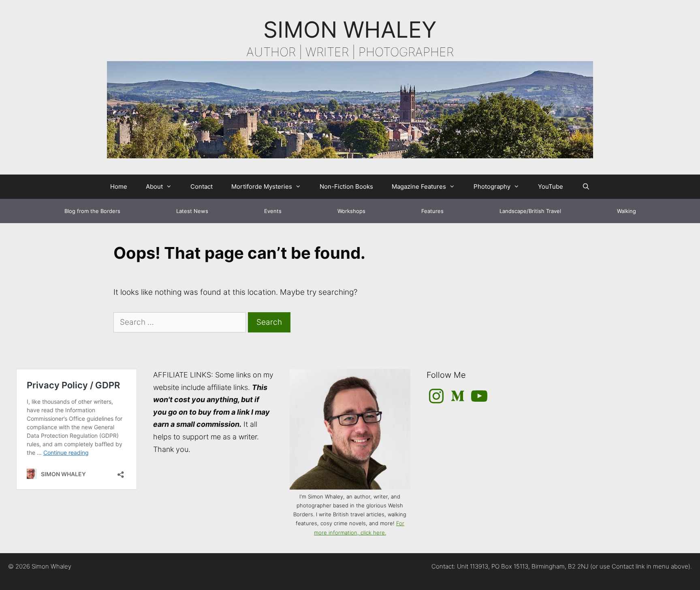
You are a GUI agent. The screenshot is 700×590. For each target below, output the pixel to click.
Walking (626, 211)
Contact (201, 186)
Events (273, 211)
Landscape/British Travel (530, 211)
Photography (492, 186)
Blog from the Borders (92, 211)
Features (432, 211)
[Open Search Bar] (585, 187)
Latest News (192, 211)
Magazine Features (419, 186)
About (154, 186)
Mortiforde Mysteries (261, 186)
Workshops (351, 211)
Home (118, 186)
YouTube (550, 186)
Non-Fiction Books (346, 186)
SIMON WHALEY (350, 29)
